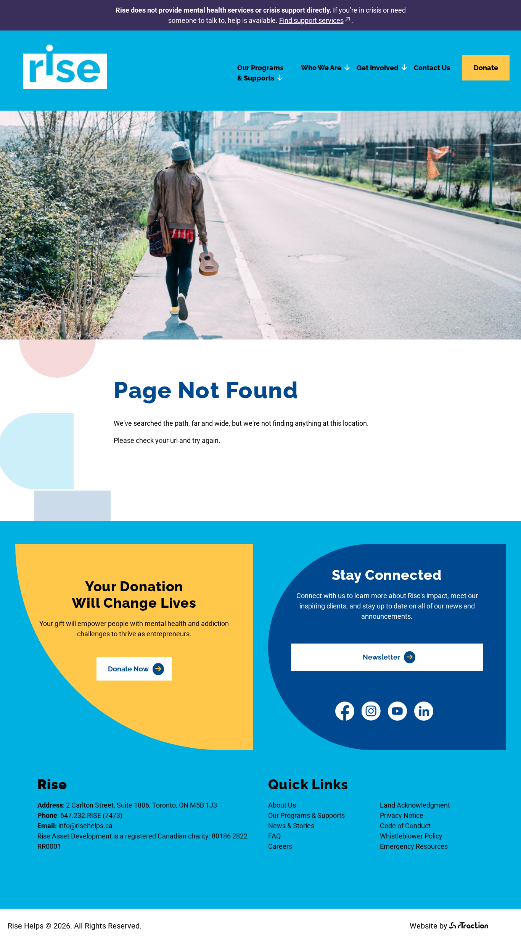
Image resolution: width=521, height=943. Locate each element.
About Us (282, 805)
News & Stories (291, 826)
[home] (65, 86)
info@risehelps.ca (85, 826)
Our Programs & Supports (260, 73)
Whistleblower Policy (411, 836)
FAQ (274, 836)
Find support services (311, 20)
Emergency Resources (414, 846)
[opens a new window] (344, 712)
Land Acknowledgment (415, 805)
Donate (486, 68)
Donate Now (128, 669)
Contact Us (432, 68)
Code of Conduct (405, 826)
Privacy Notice (401, 815)
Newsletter (381, 657)
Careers (280, 846)
